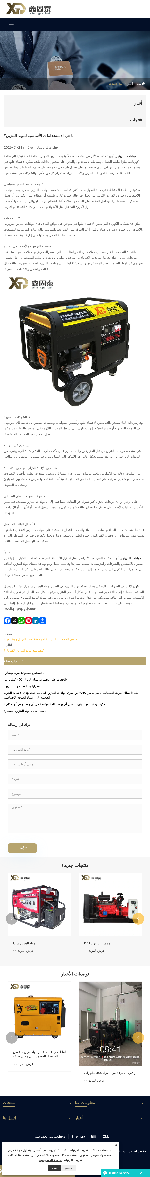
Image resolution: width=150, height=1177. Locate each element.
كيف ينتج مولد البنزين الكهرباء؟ (24, 650)
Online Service (119, 1173)
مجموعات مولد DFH (97, 943)
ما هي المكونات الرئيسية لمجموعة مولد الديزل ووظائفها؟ (40, 639)
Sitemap (78, 1136)
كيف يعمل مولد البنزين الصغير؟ (24, 711)
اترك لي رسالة (45, 147)
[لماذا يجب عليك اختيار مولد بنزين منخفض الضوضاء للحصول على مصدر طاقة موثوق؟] (39, 1013)
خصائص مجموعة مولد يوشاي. (23, 673)
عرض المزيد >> (94, 950)
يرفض (68, 1168)
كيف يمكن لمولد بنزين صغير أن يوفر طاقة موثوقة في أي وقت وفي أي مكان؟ (54, 704)
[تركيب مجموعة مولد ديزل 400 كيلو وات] (110, 1024)
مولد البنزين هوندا (24, 943)
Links (61, 1136)
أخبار (130, 84)
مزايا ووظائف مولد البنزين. (21, 686)
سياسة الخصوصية (46, 1136)
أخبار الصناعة (115, 84)
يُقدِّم (22, 848)
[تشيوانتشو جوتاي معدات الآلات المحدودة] (28, 8)
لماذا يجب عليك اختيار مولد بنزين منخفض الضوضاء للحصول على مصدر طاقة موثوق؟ (39, 1054)
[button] (138, 919)
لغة (139, 7)
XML (106, 1136)
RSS (94, 1136)
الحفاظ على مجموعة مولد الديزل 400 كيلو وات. (35, 679)
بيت (139, 84)
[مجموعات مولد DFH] (110, 904)
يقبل (54, 1168)
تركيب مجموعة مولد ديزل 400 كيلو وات (110, 1073)
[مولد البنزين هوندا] (39, 904)
